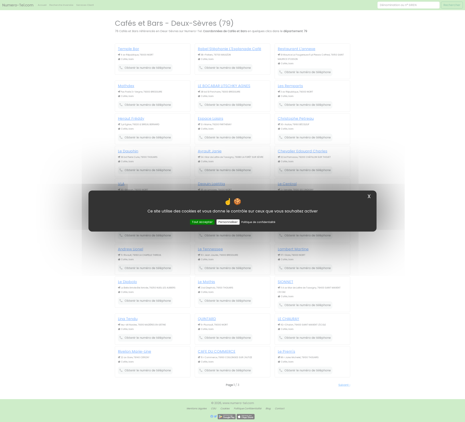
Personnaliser (228, 222)
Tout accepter (202, 222)
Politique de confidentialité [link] (258, 222)
